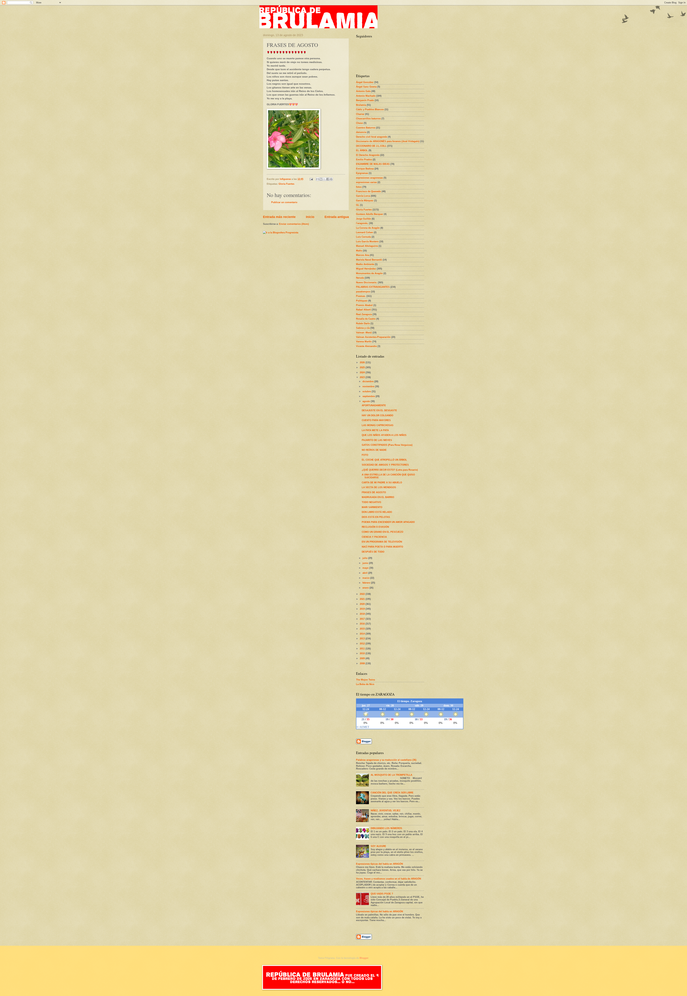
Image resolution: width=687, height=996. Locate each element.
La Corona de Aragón (368, 228)
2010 (363, 653)
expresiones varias (366, 182)
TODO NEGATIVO (371, 502)
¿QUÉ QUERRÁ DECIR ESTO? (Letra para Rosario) (390, 469)
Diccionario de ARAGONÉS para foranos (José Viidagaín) (387, 141)
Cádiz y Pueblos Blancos (370, 109)
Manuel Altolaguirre (367, 246)
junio (365, 563)
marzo (366, 578)
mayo (365, 568)
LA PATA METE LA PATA (375, 430)
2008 (363, 663)
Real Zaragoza (364, 314)
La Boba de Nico (365, 684)
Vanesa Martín (364, 341)
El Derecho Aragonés (367, 155)
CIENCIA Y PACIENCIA (374, 537)
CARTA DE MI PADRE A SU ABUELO (382, 482)
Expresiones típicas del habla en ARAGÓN (379, 864)
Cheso (359, 123)
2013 (363, 638)
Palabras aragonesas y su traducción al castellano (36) (386, 760)
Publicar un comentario (284, 202)
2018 (363, 614)
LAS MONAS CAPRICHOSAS (377, 425)
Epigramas (362, 173)
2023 (363, 377)
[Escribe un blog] (321, 179)
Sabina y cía (363, 328)
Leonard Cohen (364, 232)
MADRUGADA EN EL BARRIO (378, 497)
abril (365, 573)
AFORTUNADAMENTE (374, 405)
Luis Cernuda (363, 236)
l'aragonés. (362, 223)
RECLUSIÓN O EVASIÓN (375, 527)
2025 (363, 367)
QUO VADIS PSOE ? (382, 893)
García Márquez (364, 200)
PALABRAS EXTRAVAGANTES (373, 287)
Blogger (364, 958)
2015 (363, 628)
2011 (363, 648)
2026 (363, 362)
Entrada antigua (337, 217)
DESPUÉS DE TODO (373, 551)
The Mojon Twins (365, 679)
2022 (363, 594)
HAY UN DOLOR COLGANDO (377, 415)
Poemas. (361, 296)
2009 (363, 658)
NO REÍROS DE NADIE (374, 450)
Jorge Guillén (363, 218)
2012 (363, 643)
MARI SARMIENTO (372, 507)
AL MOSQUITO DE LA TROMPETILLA (391, 775)
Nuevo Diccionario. (366, 282)
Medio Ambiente (365, 264)
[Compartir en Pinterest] (331, 179)
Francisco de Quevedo (368, 191)
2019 (363, 609)
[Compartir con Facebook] (328, 179)
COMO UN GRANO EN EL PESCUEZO (382, 532)
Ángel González (365, 82)
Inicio (310, 217)
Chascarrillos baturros (368, 118)
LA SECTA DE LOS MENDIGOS (379, 487)
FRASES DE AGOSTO (374, 492)
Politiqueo (361, 300)
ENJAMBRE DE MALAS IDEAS (373, 164)
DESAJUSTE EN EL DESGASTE (379, 410)
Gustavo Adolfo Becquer (369, 214)
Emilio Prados (364, 159)
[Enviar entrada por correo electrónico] (311, 179)
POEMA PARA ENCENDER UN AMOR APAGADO (388, 522)
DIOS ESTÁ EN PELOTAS (376, 517)
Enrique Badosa (365, 168)
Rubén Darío (363, 323)
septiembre (369, 396)
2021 (363, 599)
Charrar (360, 114)
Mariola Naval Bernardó (369, 259)
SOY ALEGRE (378, 846)
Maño (359, 250)
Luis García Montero (367, 241)
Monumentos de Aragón (369, 273)
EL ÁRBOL (362, 150)
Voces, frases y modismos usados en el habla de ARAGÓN (388, 878)
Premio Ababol (364, 305)
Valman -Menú (364, 332)
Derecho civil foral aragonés (371, 136)
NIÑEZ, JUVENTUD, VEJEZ (385, 810)
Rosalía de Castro (366, 318)
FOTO (365, 455)
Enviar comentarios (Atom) (294, 224)
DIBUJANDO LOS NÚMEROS (386, 828)
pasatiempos (363, 291)
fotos (359, 187)
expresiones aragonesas (369, 177)
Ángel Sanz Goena (366, 86)
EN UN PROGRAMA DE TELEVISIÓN (382, 541)
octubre (367, 391)
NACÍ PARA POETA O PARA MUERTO (382, 546)
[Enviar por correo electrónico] (317, 179)
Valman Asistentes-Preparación (373, 337)
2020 (363, 604)
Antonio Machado (366, 95)
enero (365, 587)
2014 (363, 633)
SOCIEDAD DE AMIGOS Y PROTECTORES (385, 464)
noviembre (368, 386)
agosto (366, 401)
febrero (366, 582)
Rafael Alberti (363, 309)
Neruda (360, 277)
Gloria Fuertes (286, 184)
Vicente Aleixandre (366, 346)
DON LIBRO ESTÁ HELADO (377, 512)
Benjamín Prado (365, 100)
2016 (363, 623)
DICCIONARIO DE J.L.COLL (371, 146)
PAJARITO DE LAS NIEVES (377, 440)
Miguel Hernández (366, 268)
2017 (363, 619)
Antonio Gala (363, 91)
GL (357, 205)
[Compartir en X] (324, 179)
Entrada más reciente (279, 217)
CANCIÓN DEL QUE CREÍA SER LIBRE (392, 792)
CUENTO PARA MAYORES (376, 420)
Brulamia (361, 105)
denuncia (361, 132)
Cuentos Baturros (365, 127)
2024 (363, 372)
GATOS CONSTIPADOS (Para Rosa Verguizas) (387, 445)
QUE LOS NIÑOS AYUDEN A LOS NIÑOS (384, 435)
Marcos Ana (362, 255)
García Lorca (363, 196)
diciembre (368, 381)
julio (365, 558)
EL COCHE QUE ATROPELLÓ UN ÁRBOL (384, 459)
